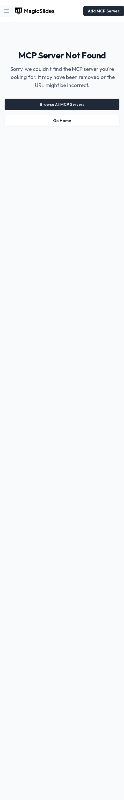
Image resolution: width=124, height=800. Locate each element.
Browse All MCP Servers (62, 104)
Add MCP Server (103, 11)
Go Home (62, 120)
